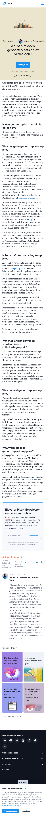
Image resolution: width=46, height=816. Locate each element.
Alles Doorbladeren (10, 716)
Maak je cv (23, 65)
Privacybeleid (32, 544)
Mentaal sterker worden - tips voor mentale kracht (12, 661)
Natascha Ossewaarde (34, 41)
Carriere (7, 655)
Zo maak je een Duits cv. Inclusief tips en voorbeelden (12, 693)
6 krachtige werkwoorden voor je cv (33, 661)
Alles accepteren (10, 811)
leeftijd (30, 219)
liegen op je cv (18, 268)
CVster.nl (29, 480)
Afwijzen (34, 801)
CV (26, 655)
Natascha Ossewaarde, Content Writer (24, 578)
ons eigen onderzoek (28, 198)
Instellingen (26, 811)
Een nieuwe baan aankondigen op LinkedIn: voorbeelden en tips (33, 694)
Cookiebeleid (17, 805)
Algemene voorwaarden (17, 544)
